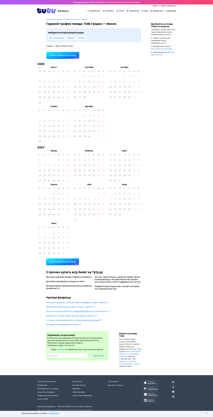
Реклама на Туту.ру (115, 385)
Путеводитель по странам (47, 389)
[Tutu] (46, 10)
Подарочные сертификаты (47, 395)
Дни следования (56, 38)
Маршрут (71, 38)
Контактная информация (82, 395)
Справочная (42, 385)
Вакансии (76, 389)
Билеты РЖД (42, 399)
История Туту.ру (79, 385)
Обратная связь (79, 392)
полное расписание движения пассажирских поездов (130, 353)
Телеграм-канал (80, 2)
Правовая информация (46, 406)
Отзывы (81, 38)
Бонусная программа (45, 392)
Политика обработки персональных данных (74, 406)
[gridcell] (63, 76)
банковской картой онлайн (161, 49)
